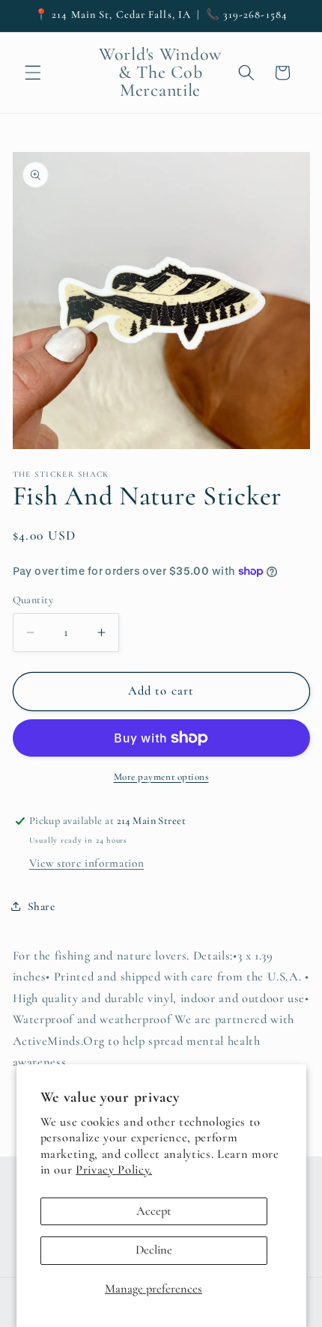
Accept (153, 1211)
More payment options (161, 777)
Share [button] (41, 906)
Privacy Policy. (114, 1169)
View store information (87, 863)
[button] (33, 73)
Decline (154, 1249)
